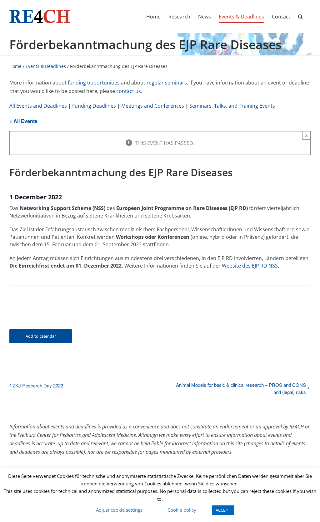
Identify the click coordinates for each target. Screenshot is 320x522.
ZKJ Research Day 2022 (37, 385)
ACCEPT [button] (223, 510)
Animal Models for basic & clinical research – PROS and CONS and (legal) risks (241, 388)
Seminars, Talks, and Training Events (232, 105)
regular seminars (167, 82)
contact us (128, 91)
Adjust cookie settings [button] (119, 510)
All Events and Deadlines (38, 105)
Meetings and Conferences (152, 105)
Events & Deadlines (46, 66)
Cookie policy (182, 510)
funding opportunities (94, 82)
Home (15, 66)
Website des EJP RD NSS (250, 265)
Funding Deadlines (94, 105)
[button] (300, 16)
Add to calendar (41, 336)
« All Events (23, 121)
